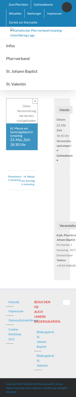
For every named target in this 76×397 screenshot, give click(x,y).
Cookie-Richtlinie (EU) (10, 334)
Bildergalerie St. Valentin (38, 360)
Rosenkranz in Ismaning (14, 178)
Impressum (10, 311)
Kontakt (10, 302)
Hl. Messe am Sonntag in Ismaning (28, 180)
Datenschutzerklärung (10, 320)
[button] (48, 83)
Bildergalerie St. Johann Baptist (38, 339)
